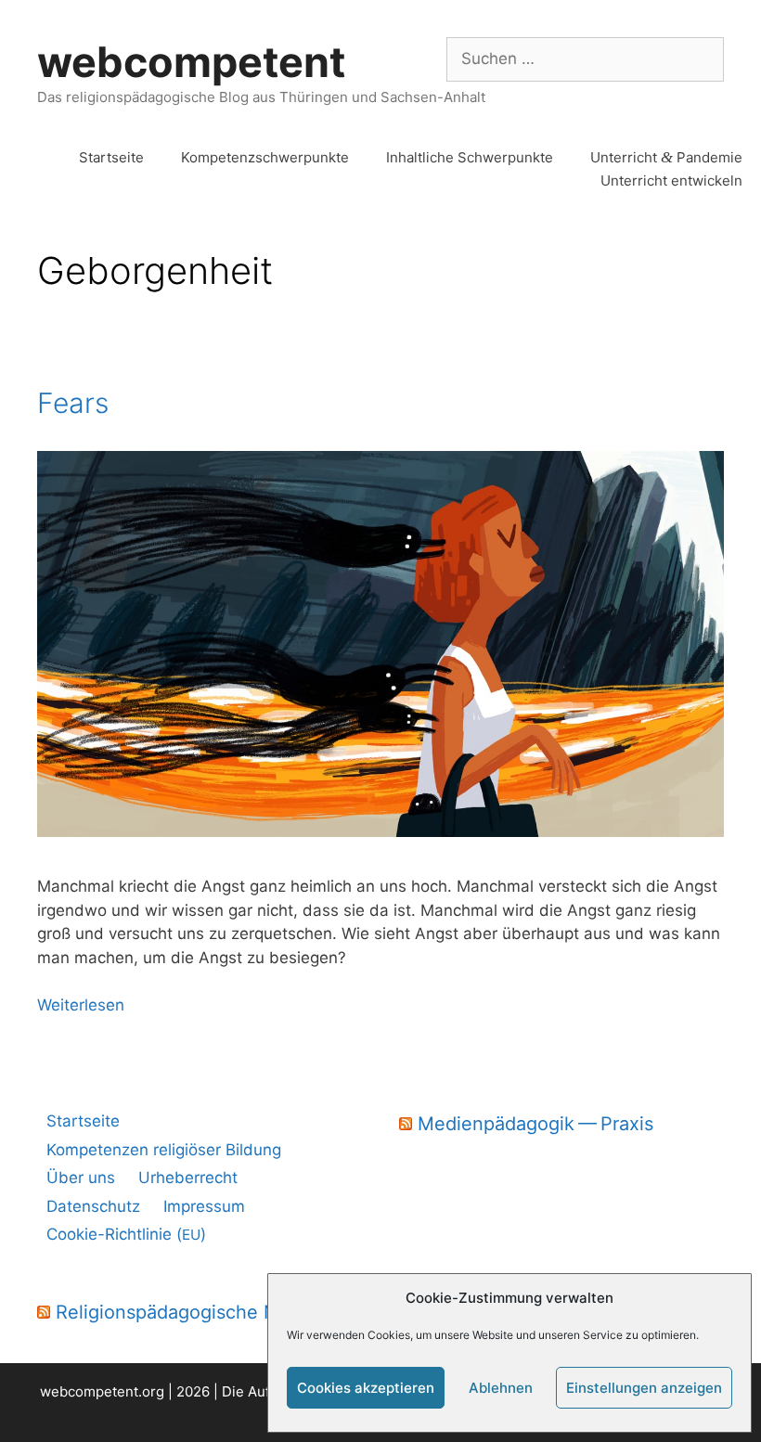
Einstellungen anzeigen (644, 1388)
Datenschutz (93, 1206)
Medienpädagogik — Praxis (535, 1124)
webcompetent (191, 61)
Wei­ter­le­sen (80, 1005)
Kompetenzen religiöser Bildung (163, 1149)
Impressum (204, 1206)
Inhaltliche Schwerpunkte (469, 157)
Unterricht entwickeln (671, 180)
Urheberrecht (188, 1177)
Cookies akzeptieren (365, 1388)
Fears (73, 402)
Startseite (111, 157)
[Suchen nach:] (585, 58)
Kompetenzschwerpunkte (265, 157)
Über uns (80, 1177)
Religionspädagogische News (184, 1312)
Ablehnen (501, 1388)
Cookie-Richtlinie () (126, 1234)
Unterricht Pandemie (666, 157)
